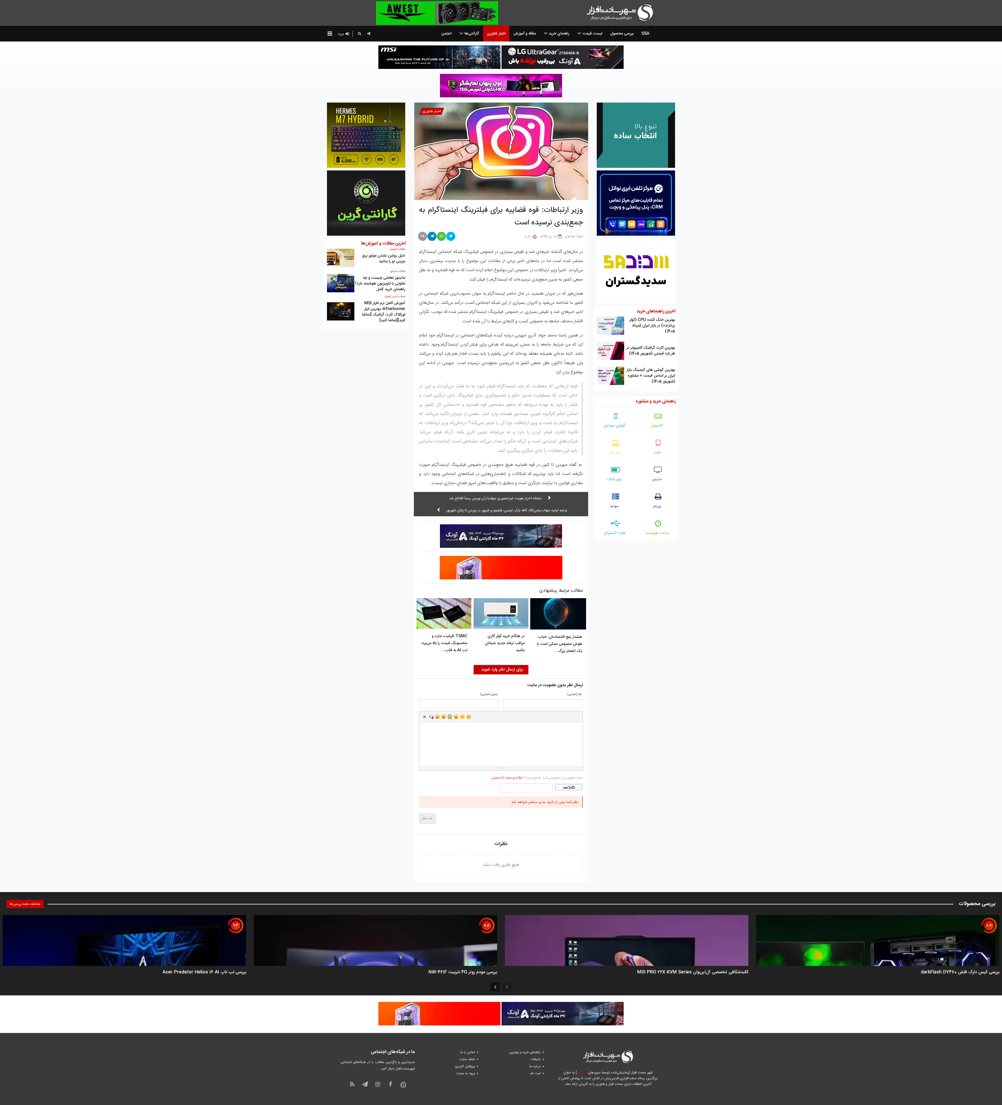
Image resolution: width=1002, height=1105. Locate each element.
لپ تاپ (615, 452)
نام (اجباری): (573, 695)
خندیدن (437, 717)
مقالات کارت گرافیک (394, 297)
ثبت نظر (427, 818)
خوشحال (443, 717)
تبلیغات (536, 1059)
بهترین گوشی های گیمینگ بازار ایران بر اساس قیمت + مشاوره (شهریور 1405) (650, 376)
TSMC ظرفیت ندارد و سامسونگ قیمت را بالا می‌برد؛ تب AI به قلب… (444, 643)
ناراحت (462, 717)
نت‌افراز (582, 1073)
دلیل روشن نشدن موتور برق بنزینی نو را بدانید (383, 258)
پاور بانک (614, 479)
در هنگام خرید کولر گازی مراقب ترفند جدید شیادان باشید (504, 643)
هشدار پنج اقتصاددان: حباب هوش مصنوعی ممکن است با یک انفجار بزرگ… (559, 644)
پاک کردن (431, 717)
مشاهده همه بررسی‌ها (25, 904)
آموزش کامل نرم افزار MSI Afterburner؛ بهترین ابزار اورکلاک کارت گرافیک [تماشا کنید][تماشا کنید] (383, 312)
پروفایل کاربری (465, 1066)
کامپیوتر (657, 425)
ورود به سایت (465, 1073)
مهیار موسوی (574, 236)
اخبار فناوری (431, 111)
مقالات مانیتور (397, 271)
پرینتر (657, 506)
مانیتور (657, 479)
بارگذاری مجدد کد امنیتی (507, 777)
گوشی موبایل (614, 425)
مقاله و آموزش (397, 249)
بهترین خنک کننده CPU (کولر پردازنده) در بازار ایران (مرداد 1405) (652, 326)
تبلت (657, 452)
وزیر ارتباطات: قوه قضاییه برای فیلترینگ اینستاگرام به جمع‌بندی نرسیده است (501, 216)
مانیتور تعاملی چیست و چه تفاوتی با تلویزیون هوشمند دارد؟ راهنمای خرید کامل (380, 284)
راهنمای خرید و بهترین (525, 1052)
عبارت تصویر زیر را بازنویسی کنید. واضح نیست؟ (537, 777)
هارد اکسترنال (614, 533)
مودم (614, 506)
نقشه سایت (467, 1059)
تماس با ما (467, 1052)
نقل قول (425, 717)
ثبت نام (535, 1073)
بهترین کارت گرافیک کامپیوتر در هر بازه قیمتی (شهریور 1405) (650, 350)
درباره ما (535, 1066)
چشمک (469, 717)
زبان (456, 717)
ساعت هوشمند (657, 533)
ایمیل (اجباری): (489, 695)
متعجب (450, 717)
